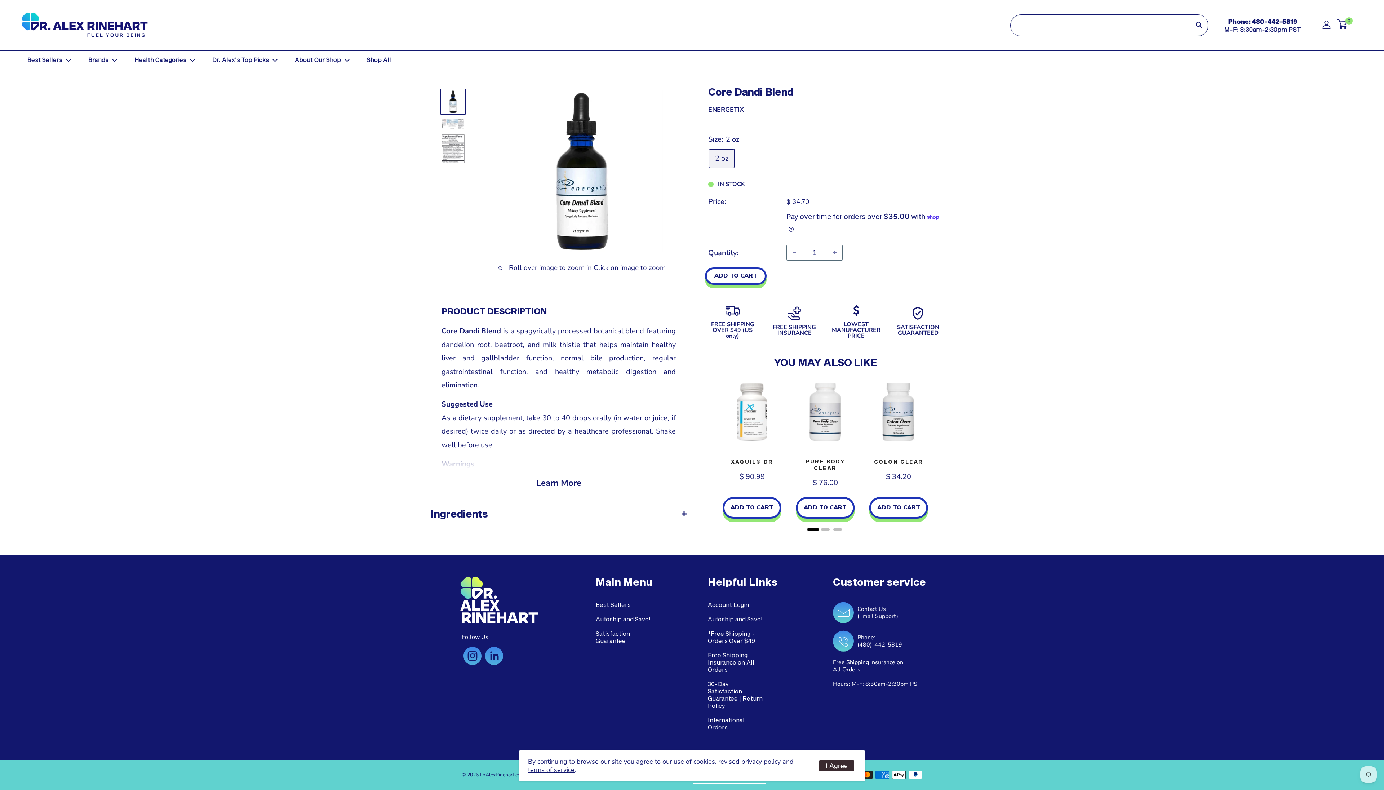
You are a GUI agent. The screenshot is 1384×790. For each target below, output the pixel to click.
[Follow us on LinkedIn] (494, 656)
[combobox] (1100, 25)
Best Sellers (44, 59)
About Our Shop (318, 59)
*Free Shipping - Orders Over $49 (731, 637)
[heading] (624, 582)
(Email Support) (877, 616)
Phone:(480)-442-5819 (879, 641)
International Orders (726, 723)
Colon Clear (898, 462)
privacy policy (761, 761)
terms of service (551, 769)
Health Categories (160, 59)
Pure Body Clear (825, 464)
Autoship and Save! (623, 619)
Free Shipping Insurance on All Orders (731, 662)
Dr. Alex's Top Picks (240, 59)
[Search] (1199, 25)
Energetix (726, 109)
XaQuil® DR (752, 462)
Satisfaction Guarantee (613, 637)
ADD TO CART (735, 276)
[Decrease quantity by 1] (794, 252)
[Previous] (715, 454)
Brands (98, 59)
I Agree (837, 766)
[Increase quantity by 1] (834, 252)
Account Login (728, 604)
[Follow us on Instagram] (472, 656)
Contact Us (871, 609)
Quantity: (723, 253)
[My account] (1326, 27)
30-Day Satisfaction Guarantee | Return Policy (735, 694)
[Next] (935, 454)
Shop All (379, 59)
